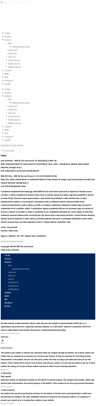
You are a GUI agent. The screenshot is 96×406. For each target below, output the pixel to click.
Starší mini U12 (14, 60)
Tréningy (7, 70)
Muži (10, 43)
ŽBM (6, 77)
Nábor (6, 73)
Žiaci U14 (11, 56)
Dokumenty (8, 80)
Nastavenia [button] (5, 333)
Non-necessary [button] (6, 386)
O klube (7, 33)
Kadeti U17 (12, 53)
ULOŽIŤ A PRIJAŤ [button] (7, 403)
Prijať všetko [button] (15, 333)
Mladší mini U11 (14, 63)
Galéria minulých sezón (21, 46)
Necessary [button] (5, 369)
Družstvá (7, 39)
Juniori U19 (12, 50)
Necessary (7, 373)
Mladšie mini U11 (14, 67)
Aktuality (7, 36)
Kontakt (7, 84)
